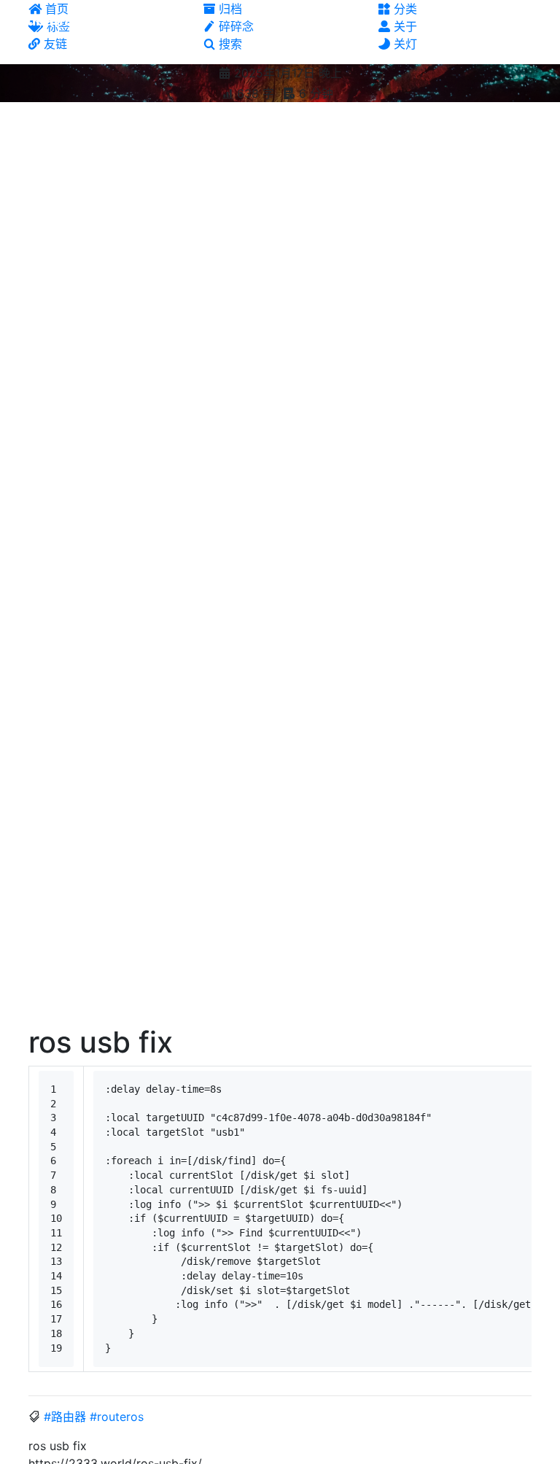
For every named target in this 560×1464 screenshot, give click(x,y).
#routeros (117, 1416)
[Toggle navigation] (533, 20)
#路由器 (65, 1416)
